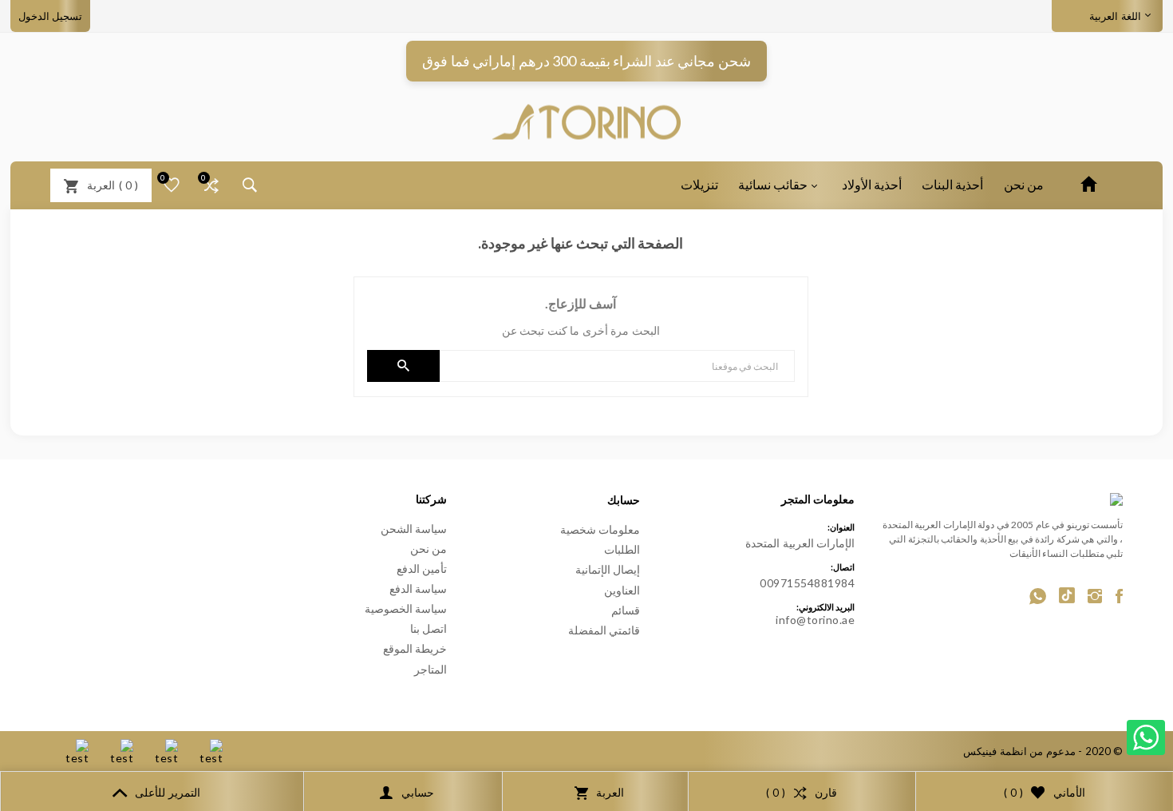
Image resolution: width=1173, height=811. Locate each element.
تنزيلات (699, 184)
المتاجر (430, 669)
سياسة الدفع (418, 588)
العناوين (622, 590)
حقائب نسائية (773, 184)
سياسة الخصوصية (406, 608)
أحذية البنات (952, 184)
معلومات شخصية (600, 529)
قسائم (625, 610)
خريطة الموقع (415, 648)
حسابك (623, 500)
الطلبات (622, 549)
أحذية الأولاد (872, 184)
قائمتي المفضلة (604, 630)
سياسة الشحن (414, 528)
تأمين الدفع (422, 568)
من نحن (1024, 184)
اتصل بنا (429, 628)
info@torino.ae (815, 619)
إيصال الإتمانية (608, 569)
